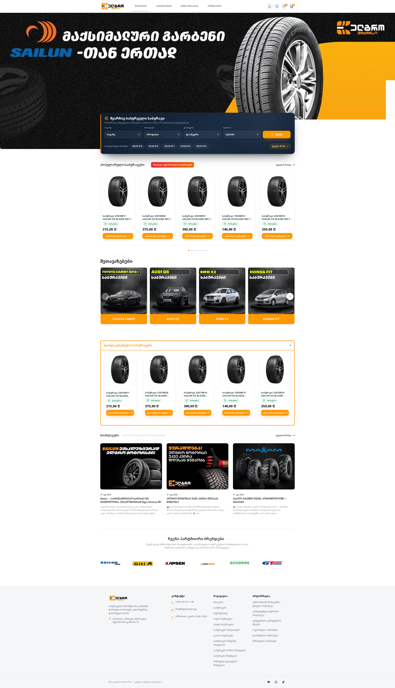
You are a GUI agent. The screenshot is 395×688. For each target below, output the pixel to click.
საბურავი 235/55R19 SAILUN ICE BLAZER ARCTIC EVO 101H (197, 219)
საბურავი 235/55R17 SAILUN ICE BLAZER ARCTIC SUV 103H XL (118, 219)
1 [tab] (188, 250)
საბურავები (164, 6)
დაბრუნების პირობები (265, 635)
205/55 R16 (137, 146)
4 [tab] (196, 250)
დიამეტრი (189, 128)
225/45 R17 (169, 146)
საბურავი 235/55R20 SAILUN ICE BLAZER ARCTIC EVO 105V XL (157, 219)
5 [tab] (198, 250)
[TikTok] (283, 682)
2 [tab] (191, 250)
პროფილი (149, 128)
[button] (131, 177)
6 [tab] (201, 250)
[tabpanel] (197, 75)
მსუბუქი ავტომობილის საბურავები (172, 164)
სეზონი (227, 128)
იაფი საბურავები (223, 618)
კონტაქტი (214, 6)
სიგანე (107, 128)
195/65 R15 (153, 146)
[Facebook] (269, 682)
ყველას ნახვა (283, 164)
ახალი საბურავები (224, 624)
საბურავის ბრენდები (225, 655)
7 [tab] (203, 250)
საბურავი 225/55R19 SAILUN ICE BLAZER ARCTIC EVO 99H (277, 219)
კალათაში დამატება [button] (116, 236)
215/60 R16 (185, 146)
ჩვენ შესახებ (189, 6)
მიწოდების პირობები (265, 641)
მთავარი (141, 6)
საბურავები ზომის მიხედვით (230, 650)
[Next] (289, 296)
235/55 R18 (201, 146)
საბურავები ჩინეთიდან (226, 629)
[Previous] (105, 296)
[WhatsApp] (276, 682)
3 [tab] (193, 250)
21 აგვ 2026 (105, 494)
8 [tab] (206, 250)
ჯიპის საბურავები (223, 635)
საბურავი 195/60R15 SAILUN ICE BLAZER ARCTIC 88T (237, 219)
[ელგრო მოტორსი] (113, 6)
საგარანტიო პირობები (265, 629)
